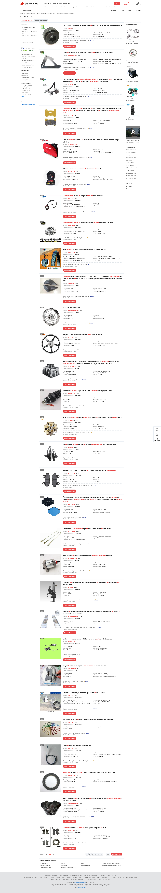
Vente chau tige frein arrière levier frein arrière (87, 529)
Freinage (63, 863)
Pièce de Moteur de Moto (132, 168)
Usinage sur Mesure (75, 7)
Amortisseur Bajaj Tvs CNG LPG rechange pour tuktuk (87, 390)
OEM (24, 73)
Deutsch (69, 877)
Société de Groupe (27, 65)
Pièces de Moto (130, 170)
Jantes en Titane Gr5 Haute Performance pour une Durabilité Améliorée (88, 719)
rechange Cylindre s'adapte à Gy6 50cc (88, 222)
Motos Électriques (65, 7)
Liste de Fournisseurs (41, 20)
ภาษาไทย (114, 877)
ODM (25, 75)
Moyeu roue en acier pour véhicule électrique (84, 666)
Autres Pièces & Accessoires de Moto (29, 32)
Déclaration (54, 875)
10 (46, 854)
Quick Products (65, 879)
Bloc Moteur (93, 7)
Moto (82, 863)
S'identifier (138, 4)
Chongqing (26, 90)
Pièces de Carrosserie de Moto (68, 867)
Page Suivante (116, 854)
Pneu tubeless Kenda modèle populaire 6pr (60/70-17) (84, 249)
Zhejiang (25, 88)
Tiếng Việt (125, 877)
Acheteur (113, 10)
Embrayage (64, 865)
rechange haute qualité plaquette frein (84, 828)
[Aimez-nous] (112, 875)
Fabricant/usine (27, 60)
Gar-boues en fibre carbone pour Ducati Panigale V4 (90, 444)
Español (63, 877)
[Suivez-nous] (115, 875)
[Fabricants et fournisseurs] (29, 3)
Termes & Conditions (81, 887)
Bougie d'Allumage (131, 173)
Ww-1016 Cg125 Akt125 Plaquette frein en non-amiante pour (90, 470)
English (36, 877)
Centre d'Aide (47, 875)
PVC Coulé (129, 183)
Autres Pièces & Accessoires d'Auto (111, 863)
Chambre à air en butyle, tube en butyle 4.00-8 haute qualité (84, 693)
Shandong (26, 94)
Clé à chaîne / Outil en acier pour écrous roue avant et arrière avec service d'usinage (92, 25)
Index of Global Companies (104, 879)
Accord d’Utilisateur (63, 875)
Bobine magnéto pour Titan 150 (83, 196)
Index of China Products (90, 879)
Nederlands (104, 877)
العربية (98, 877)
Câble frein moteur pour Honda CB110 (77, 745)
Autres (24, 80)
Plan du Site (101, 875)
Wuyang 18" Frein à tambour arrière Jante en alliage (82, 334)
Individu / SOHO (26, 67)
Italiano (80, 877)
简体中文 (42, 877)
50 (53, 854)
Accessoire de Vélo (131, 175)
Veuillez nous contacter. (29, 104)
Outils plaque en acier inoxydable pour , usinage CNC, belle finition (88, 52)
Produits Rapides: (47, 7)
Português (75, 877)
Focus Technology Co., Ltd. (80, 882)
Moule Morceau (109, 7)
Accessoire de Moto (85, 7)
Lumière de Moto (130, 181)
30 (50, 854)
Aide (123, 10)
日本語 (52, 877)
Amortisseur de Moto (45, 865)
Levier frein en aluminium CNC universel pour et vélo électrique (87, 639)
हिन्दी (109, 877)
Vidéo (42, 52)
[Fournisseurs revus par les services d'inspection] (28, 48)
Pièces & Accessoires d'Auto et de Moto (28, 28)
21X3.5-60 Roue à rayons (71, 308)
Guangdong (26, 86)
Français (58, 877)
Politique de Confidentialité (76, 875)
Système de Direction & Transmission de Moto (112, 865)
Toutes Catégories (27, 10)
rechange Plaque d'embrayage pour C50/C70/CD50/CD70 (89, 772)
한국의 (93, 877)
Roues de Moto (101, 7)
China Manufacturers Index (77, 879)
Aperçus (108, 875)
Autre (24, 63)
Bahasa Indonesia (133, 877)
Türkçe (119, 877)
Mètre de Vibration (56, 7)
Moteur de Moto (85, 865)
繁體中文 (47, 877)
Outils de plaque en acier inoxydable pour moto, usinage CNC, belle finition (133, 142)
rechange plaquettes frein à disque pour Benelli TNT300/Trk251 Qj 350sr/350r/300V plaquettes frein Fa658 (92, 110)
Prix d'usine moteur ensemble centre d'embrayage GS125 (92, 417)
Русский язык (87, 877)
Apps (129, 10)
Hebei (24, 92)
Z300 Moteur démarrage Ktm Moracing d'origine (87, 555)
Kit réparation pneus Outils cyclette (82, 169)
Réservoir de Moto (44, 863)
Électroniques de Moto (45, 867)
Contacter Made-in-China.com (90, 875)
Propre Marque (27, 77)
